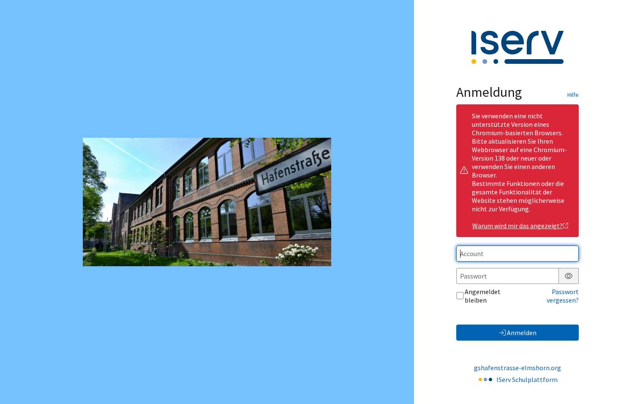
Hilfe (573, 94)
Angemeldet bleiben (483, 295)
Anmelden (522, 332)
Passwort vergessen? (563, 295)
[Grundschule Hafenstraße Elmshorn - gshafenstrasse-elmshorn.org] (207, 202)
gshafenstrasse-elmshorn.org (517, 367)
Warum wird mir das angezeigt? (517, 225)
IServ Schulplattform (527, 379)
